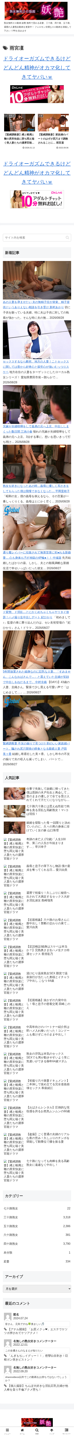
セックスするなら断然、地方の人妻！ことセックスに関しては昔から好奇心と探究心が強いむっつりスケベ (36, 367)
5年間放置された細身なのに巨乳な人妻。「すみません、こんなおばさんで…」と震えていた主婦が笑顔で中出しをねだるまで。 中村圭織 (37, 677)
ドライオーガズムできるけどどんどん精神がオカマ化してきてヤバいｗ (37, 68)
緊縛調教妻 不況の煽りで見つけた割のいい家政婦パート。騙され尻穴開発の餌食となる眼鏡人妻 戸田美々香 (36, 748)
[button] (67, 237)
